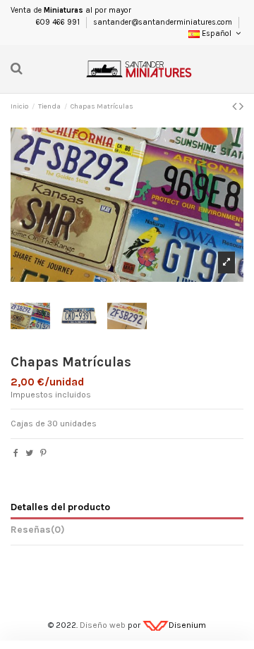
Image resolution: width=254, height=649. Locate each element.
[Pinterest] (43, 453)
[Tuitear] (29, 453)
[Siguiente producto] (241, 106)
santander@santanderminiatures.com (162, 22)
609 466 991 (59, 22)
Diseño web (103, 625)
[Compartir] (15, 453)
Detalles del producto (60, 506)
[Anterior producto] (235, 106)
